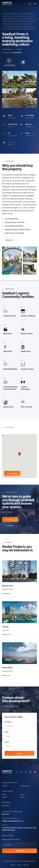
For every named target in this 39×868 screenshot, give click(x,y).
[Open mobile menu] (35, 4)
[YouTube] (35, 772)
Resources (5, 805)
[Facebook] (17, 772)
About (22, 794)
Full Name (8, 722)
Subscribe (19, 851)
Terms (19, 865)
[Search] (30, 4)
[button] (19, 79)
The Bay (5, 627)
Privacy (13, 865)
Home (4, 794)
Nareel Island (7, 668)
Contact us (9, 240)
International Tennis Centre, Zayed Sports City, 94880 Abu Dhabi (19, 829)
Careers (4, 797)
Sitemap (25, 865)
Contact (4, 786)
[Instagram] (21, 772)
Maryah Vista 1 (8, 586)
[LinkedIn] (26, 772)
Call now (10, 525)
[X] (30, 772)
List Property (24, 786)
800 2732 (5, 814)
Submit (19, 753)
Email (6, 732)
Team (22, 797)
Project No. (13, 52)
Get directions (12, 473)
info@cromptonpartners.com (12, 821)
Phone (7, 742)
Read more (5, 593)
